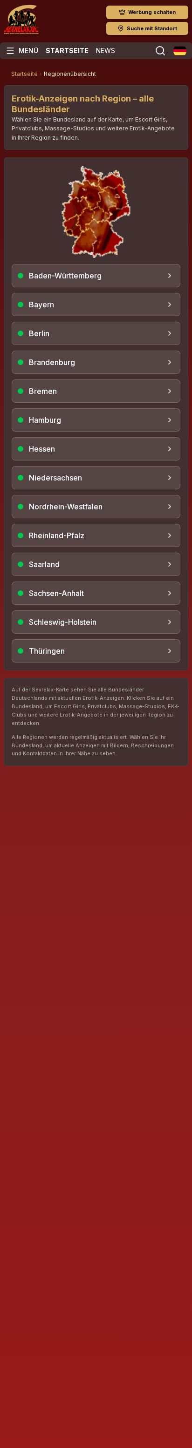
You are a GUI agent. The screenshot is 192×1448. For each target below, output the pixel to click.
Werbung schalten (152, 12)
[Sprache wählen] (179, 50)
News (105, 50)
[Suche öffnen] (160, 50)
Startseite (67, 50)
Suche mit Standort (152, 28)
